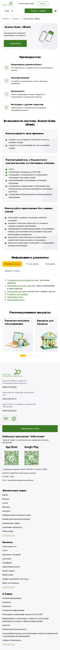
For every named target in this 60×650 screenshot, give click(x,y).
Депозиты (6, 559)
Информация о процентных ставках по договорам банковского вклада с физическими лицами (25, 620)
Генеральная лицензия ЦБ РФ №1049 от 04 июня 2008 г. (25, 469)
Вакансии (6, 606)
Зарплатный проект (11, 567)
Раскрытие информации (13, 610)
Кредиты (6, 511)
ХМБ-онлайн (7, 531)
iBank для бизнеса (10, 583)
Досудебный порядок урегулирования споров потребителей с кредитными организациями (30, 635)
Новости (6, 625)
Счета (5, 503)
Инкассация (7, 575)
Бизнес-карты (8, 571)
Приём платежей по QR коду (15, 579)
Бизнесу (16, 19)
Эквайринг (7, 563)
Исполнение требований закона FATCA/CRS (22, 614)
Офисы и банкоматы (11, 640)
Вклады (5, 499)
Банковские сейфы (11, 523)
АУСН (4, 551)
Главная (5, 19)
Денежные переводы (12, 527)
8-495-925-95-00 (9, 411)
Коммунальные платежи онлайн (16, 515)
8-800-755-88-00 (9, 387)
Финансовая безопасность (14, 629)
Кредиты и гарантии (11, 555)
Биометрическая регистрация (16, 519)
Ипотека (6, 507)
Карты (5, 495)
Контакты (6, 602)
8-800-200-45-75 (9, 399)
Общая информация (11, 598)
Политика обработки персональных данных (19, 473)
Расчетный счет (9, 547)
